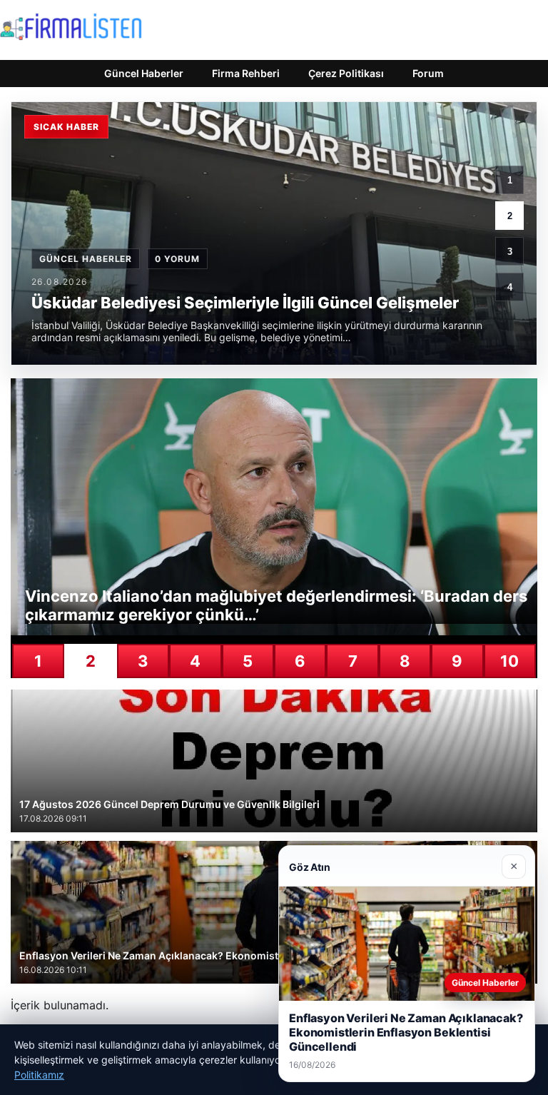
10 (509, 661)
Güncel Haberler (143, 73)
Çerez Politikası (346, 73)
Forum (428, 73)
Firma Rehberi (246, 73)
